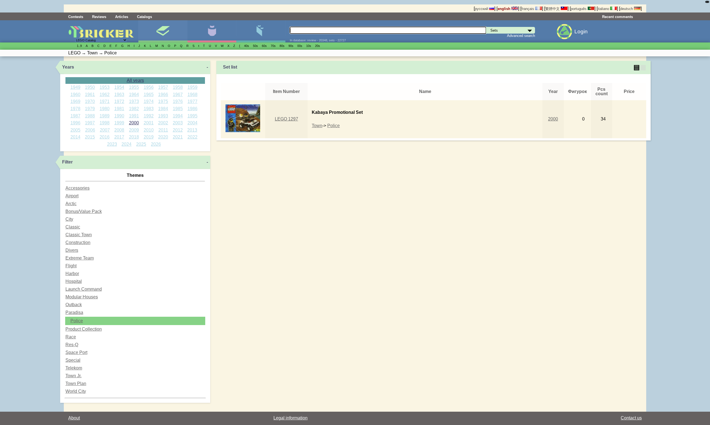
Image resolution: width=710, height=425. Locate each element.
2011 (163, 130)
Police (76, 320)
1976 (178, 101)
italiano (604, 9)
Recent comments (617, 17)
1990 (119, 116)
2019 (149, 137)
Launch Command (83, 289)
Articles (121, 17)
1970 (90, 101)
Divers (71, 250)
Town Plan (75, 383)
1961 (90, 94)
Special (72, 360)
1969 (75, 101)
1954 (119, 87)
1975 (163, 101)
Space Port (76, 352)
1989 (105, 116)
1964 (134, 94)
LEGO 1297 (286, 119)
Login (581, 31)
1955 (134, 87)
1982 (134, 108)
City (69, 219)
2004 (192, 122)
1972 (119, 101)
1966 (163, 94)
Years (68, 67)
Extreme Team (79, 258)
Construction (77, 242)
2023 (112, 144)
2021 (178, 137)
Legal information (290, 418)
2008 (119, 130)
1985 (178, 108)
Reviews (99, 17)
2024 (126, 144)
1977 (192, 101)
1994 (178, 116)
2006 (90, 130)
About (74, 418)
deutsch (627, 9)
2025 (141, 144)
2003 (178, 122)
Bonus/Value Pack (83, 211)
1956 (149, 87)
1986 (192, 108)
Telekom (73, 368)
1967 (178, 94)
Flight (71, 265)
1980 (105, 108)
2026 (156, 144)
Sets (162, 31)
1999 (119, 122)
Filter (67, 162)
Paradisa (74, 312)
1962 (105, 94)
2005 (75, 130)
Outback (73, 304)
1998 (105, 122)
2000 (134, 122)
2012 (178, 130)
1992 (149, 116)
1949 (75, 87)
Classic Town (78, 234)
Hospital (73, 281)
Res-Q (71, 344)
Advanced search (521, 36)
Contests (75, 17)
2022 (192, 137)
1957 (163, 87)
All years (135, 80)
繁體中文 (553, 9)
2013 (192, 130)
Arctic (71, 203)
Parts (260, 31)
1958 (178, 87)
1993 (163, 116)
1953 (105, 87)
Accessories (77, 188)
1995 (192, 116)
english (504, 9)
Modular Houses (81, 297)
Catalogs (144, 17)
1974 (149, 101)
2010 (149, 130)
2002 (163, 122)
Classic (72, 227)
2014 (75, 137)
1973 (134, 101)
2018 (134, 137)
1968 (192, 94)
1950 (90, 87)
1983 (149, 108)
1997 (90, 122)
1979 (90, 108)
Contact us (631, 418)
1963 (119, 94)
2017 (119, 137)
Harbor (72, 273)
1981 (119, 108)
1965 (149, 94)
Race (70, 337)
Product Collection (83, 329)
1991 (134, 116)
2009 (134, 130)
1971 (105, 101)
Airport (71, 195)
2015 (90, 137)
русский (482, 9)
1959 (192, 87)
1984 (163, 108)
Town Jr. (73, 375)
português (579, 9)
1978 (75, 108)
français (528, 9)
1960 (75, 94)
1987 (75, 116)
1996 (75, 122)
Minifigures (211, 31)
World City (75, 391)
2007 (105, 130)
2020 (163, 137)
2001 (149, 122)
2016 (105, 137)
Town (317, 125)
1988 (90, 116)
